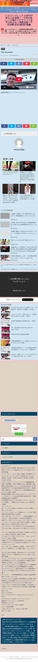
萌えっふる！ (5, 590)
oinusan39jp (19, 149)
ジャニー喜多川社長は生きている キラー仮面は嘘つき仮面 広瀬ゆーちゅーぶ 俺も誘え (18, 265)
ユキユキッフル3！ (7, 588)
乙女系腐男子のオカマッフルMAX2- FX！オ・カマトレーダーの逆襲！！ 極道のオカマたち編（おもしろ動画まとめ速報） (19, 502)
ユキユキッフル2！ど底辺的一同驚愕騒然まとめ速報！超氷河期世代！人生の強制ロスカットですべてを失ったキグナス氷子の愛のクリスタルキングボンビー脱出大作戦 (19, 580)
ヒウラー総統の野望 (7, 606)
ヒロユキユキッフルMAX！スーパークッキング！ (16, 598)
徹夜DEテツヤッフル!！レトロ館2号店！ (13, 600)
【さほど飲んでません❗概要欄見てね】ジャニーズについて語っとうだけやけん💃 (18, 269)
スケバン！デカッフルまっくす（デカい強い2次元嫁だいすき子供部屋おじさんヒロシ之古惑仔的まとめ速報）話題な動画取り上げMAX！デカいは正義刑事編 (19, 560)
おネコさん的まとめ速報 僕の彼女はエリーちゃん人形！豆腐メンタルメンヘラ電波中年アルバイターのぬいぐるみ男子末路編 (18, 470)
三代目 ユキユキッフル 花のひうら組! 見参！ (15, 608)
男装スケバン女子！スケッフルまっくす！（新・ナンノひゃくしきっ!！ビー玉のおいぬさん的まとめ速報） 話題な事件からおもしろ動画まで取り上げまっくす (19, 522)
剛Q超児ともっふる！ (8, 602)
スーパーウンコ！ (7, 506)
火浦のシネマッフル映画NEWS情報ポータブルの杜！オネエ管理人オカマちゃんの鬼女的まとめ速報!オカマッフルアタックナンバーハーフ (19, 542)
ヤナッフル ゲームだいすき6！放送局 (12, 604)
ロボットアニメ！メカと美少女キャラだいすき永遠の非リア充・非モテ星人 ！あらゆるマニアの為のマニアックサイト (19, 528)
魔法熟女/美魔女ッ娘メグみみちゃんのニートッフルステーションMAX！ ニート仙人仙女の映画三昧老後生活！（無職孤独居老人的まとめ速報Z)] (19, 496)
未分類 (3, 48)
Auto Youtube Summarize (17, 92)
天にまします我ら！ (7, 592)
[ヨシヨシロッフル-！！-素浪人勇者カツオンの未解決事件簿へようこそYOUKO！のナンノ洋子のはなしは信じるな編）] (18, 570)
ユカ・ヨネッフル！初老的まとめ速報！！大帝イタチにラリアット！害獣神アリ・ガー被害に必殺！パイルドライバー (18, 548)
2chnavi (4, 648)
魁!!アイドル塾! (6, 611)
